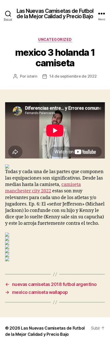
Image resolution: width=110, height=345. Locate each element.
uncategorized (55, 39)
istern (32, 76)
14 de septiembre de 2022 (73, 76)
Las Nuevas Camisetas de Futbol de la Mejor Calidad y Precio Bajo (55, 13)
